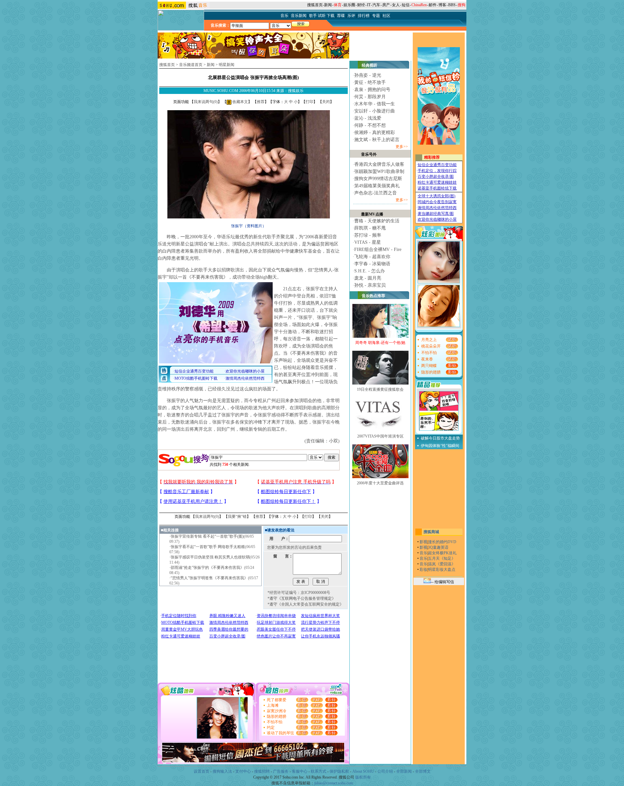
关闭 (326, 101)
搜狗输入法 (222, 771)
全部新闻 (404, 771)
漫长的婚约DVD (442, 542)
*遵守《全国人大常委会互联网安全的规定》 (305, 604)
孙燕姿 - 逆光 (367, 75)
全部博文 (423, 771)
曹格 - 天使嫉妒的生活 (376, 220)
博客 (442, 5)
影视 (423, 542)
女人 (396, 5)
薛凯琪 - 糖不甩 (370, 228)
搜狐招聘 (262, 771)
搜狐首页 (315, 5)
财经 (361, 5)
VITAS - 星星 (367, 242)
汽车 (376, 5)
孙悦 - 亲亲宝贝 (370, 285)
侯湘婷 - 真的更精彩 (374, 132)
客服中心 (299, 771)
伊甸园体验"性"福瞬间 (440, 445)
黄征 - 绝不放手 (370, 82)
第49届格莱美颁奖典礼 (377, 185)
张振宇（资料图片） (248, 226)
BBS (452, 5)
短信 (406, 5)
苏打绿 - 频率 (367, 235)
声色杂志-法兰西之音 (375, 192)
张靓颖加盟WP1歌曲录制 (379, 171)
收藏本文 (239, 101)
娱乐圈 (349, 5)
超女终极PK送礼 (442, 553)
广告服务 (281, 771)
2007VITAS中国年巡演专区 (380, 436)
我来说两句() (206, 101)
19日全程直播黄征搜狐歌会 (380, 389)
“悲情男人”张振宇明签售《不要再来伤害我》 (209, 578)
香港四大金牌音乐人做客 (379, 164)
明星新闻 (226, 64)
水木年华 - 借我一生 (374, 103)
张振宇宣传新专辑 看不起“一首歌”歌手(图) (207, 536)
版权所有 (363, 777)
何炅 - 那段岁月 (370, 96)
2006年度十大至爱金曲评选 (380, 483)
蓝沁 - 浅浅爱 (367, 118)
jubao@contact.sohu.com (333, 783)
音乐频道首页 (190, 64)
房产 (386, 5)
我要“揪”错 (237, 516)
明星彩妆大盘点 (441, 569)
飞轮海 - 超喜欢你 (372, 256)
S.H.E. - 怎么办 (369, 271)
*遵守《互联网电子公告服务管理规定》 (301, 598)
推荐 (261, 101)
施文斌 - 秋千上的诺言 (376, 139)
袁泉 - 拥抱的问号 (372, 89)
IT (368, 5)
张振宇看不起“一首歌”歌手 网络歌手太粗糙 (208, 546)
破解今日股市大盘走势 (440, 438)
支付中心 (243, 771)
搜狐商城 (431, 532)
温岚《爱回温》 (441, 564)
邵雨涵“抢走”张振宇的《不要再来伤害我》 (207, 567)
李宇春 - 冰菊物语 (372, 263)
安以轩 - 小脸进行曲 (374, 111)
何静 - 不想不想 (370, 125)
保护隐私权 (339, 771)
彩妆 (423, 569)
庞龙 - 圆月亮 (367, 278)
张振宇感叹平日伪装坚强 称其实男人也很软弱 (210, 557)
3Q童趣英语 (438, 547)
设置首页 (201, 771)
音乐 (423, 553)
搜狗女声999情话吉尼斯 (378, 178)
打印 (309, 101)
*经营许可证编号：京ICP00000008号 (298, 592)
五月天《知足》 (441, 558)
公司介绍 (385, 771)
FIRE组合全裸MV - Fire (377, 249)
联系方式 (318, 771)
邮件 (432, 5)
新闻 (328, 5)
